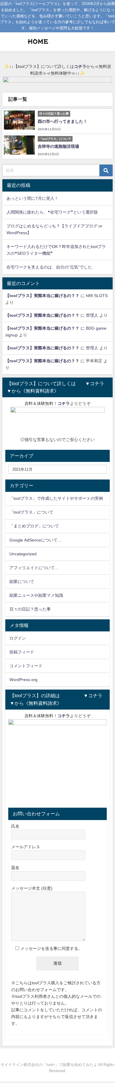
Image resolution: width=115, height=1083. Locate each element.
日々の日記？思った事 (30, 609)
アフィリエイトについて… (34, 568)
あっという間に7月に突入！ (32, 198)
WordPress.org (23, 680)
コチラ (80, 66)
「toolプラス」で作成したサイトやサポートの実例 (56, 498)
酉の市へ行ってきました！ (62, 121)
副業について (21, 581)
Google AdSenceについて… (35, 540)
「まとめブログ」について (34, 526)
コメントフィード (25, 666)
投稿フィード (21, 652)
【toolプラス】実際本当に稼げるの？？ (42, 296)
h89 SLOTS (97, 296)
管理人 (92, 315)
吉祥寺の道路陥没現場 (58, 146)
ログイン (17, 638)
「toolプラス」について (31, 512)
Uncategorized (23, 554)
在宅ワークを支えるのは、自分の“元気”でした (49, 267)
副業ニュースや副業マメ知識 (36, 595)
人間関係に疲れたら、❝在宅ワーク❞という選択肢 (52, 212)
